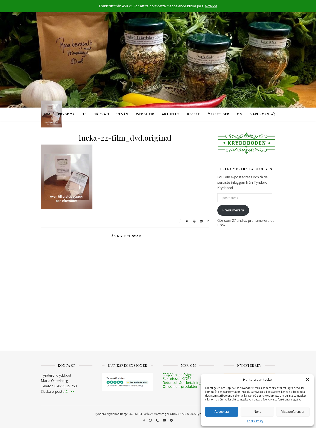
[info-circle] (171, 420)
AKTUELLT (170, 114)
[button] (307, 379)
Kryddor (66, 114)
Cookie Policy (255, 421)
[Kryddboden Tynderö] (158, 54)
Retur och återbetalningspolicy (187, 382)
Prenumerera (233, 210)
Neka (257, 411)
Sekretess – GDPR (177, 378)
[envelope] (164, 420)
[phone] (157, 420)
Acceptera (222, 411)
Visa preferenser (292, 411)
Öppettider (218, 114)
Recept (193, 114)
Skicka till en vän (111, 114)
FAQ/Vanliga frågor (178, 374)
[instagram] (150, 420)
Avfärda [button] (211, 6)
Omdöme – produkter (180, 386)
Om (240, 114)
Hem (46, 114)
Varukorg (259, 114)
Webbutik (145, 114)
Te (84, 114)
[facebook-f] (144, 420)
